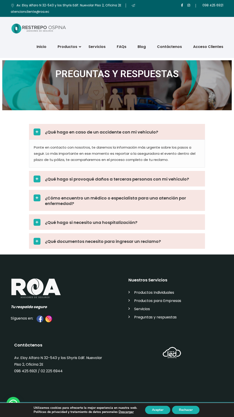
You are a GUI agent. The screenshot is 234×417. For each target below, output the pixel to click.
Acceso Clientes (208, 46)
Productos (67, 46)
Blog (142, 46)
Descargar (126, 412)
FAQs (121, 46)
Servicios (97, 46)
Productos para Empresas (157, 300)
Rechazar (186, 410)
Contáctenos (169, 46)
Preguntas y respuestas (155, 317)
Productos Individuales (154, 292)
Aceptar (157, 410)
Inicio (41, 46)
